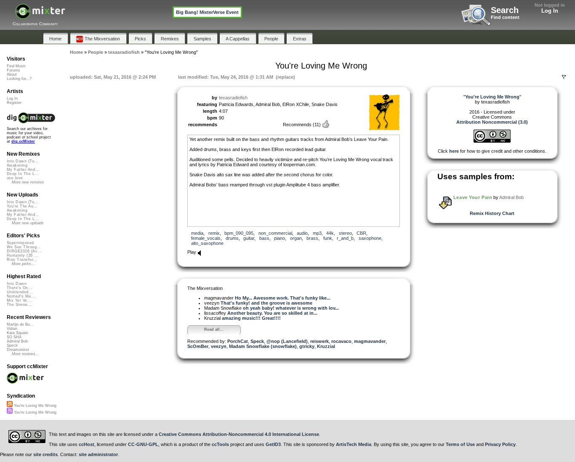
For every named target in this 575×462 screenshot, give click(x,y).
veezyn (218, 346)
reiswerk (319, 341)
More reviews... (25, 354)
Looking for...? (19, 79)
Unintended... (20, 292)
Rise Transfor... (22, 260)
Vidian (12, 329)
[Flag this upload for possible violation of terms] (564, 77)
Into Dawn (17, 283)
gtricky (306, 346)
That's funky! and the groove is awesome (266, 302)
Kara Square (17, 333)
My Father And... (23, 169)
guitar (248, 238)
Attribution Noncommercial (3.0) (492, 122)
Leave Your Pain (472, 197)
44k (330, 233)
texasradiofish (233, 97)
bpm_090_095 (238, 233)
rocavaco (341, 341)
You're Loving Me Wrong (34, 406)
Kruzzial (326, 346)
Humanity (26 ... (22, 255)
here (454, 151)
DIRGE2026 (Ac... (24, 251)
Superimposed (20, 243)
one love (15, 178)
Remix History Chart (492, 213)
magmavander (370, 341)
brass (312, 238)
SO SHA (14, 337)
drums (232, 238)
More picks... (23, 264)
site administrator (98, 454)
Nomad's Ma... (21, 296)
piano (279, 238)
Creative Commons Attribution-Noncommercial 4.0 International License (239, 434)
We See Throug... (24, 247)
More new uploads (28, 223)
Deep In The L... (23, 174)
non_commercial (275, 233)
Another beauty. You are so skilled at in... (272, 313)
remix (214, 233)
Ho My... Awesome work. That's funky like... (282, 297)
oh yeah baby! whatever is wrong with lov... (291, 308)
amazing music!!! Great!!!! (251, 318)
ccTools (220, 444)
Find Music (16, 66)
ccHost (86, 444)
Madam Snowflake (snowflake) (263, 346)
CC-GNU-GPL (143, 444)
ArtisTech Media (353, 444)
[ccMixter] (40, 16)
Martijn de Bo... (20, 324)
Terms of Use (460, 444)
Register (14, 103)
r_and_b (345, 238)
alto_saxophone (207, 243)
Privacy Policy (500, 444)
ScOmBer (197, 346)
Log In (549, 11)
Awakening (17, 165)
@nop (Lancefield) (287, 341)
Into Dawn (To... (22, 161)
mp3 (317, 233)
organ (296, 238)
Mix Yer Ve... (19, 300)
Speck (257, 341)
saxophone (370, 238)
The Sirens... (19, 305)
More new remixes (28, 182)
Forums (13, 70)
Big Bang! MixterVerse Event (207, 12)
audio (302, 233)
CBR (361, 233)
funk (327, 238)
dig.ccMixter (23, 141)
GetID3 (273, 444)
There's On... (19, 288)
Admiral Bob (511, 197)
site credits (45, 454)
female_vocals (206, 238)
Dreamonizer (18, 350)
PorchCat (237, 341)
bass (264, 238)
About (12, 74)
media (197, 233)
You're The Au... (22, 206)
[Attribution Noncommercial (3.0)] (492, 140)
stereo (345, 233)
